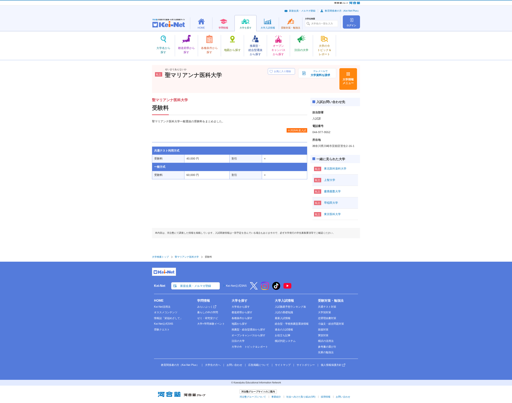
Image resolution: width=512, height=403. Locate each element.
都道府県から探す (242, 312)
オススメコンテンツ (165, 312)
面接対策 (323, 329)
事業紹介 (276, 396)
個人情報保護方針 (331, 364)
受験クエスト (162, 329)
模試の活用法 (326, 340)
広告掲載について (258, 364)
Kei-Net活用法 (162, 306)
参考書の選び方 (327, 346)
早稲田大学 (331, 202)
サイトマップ (283, 364)
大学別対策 (324, 312)
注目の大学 (238, 340)
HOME (159, 300)
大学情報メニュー (348, 81)
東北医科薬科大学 (335, 168)
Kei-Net (159, 285)
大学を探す (240, 300)
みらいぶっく (205, 306)
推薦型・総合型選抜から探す (248, 329)
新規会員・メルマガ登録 (302, 10)
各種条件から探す (242, 318)
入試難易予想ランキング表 (290, 306)
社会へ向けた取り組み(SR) (300, 396)
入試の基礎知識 (284, 312)
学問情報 (203, 300)
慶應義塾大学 (332, 191)
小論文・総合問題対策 (331, 323)
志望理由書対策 (327, 318)
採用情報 (325, 396)
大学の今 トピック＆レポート (250, 346)
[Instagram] (265, 288)
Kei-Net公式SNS (236, 285)
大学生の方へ (213, 364)
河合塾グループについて (253, 396)
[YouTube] (287, 288)
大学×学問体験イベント (211, 323)
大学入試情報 (284, 300)
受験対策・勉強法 (331, 300)
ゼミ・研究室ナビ (207, 318)
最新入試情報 (282, 318)
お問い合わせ (234, 364)
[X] (254, 288)
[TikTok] (276, 288)
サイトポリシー (306, 364)
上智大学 (329, 180)
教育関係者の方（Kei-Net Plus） (342, 10)
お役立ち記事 (282, 335)
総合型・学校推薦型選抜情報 (292, 323)
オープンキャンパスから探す (248, 335)
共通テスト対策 (327, 306)
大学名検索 (310, 19)
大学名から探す (241, 306)
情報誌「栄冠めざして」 (168, 318)
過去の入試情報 (284, 329)
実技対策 (323, 335)
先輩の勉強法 (326, 352)
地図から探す (239, 323)
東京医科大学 (332, 214)
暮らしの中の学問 (207, 312)
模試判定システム (285, 340)
